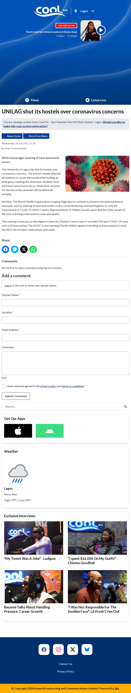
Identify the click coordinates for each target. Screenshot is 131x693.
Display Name (11, 294)
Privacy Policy (65, 671)
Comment (8, 347)
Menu (35, 100)
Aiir (117, 688)
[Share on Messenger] (14, 249)
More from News (38, 136)
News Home (14, 136)
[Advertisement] (65, 70)
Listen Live (98, 100)
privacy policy (48, 386)
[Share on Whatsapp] (33, 249)
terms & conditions (73, 386)
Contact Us (65, 663)
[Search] (125, 406)
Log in (7, 285)
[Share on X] (24, 249)
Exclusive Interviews (19, 516)
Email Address (11, 329)
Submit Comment (16, 396)
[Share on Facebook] (5, 249)
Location (8, 312)
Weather (11, 451)
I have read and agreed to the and (46, 386)
